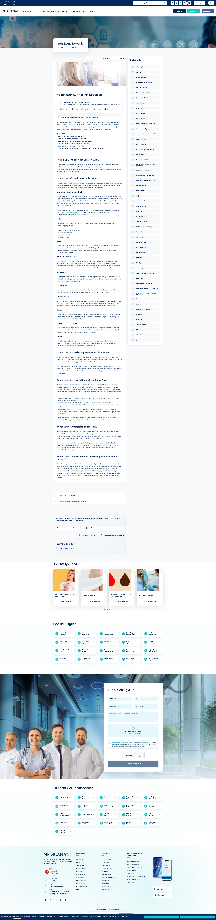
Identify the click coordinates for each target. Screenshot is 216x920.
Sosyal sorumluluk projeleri (109, 877)
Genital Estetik (33, 595)
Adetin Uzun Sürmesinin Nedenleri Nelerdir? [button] (72, 501)
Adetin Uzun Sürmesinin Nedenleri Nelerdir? (72, 139)
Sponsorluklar (106, 886)
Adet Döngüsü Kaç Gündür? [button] (67, 495)
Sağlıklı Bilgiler (80, 877)
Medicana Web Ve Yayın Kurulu (136, 876)
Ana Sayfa (61, 47)
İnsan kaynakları (106, 859)
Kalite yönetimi (106, 880)
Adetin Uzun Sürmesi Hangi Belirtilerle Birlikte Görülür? (75, 141)
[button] (105, 609)
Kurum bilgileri (106, 871)
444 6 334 (52, 881)
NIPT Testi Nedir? (90, 595)
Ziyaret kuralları (106, 874)
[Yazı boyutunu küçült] (98, 58)
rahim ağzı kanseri (89, 341)
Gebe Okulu (105, 883)
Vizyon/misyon (106, 862)
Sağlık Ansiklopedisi (71, 47)
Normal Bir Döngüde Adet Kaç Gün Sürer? (71, 136)
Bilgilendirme (145, 743)
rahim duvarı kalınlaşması (74, 212)
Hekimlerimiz (80, 871)
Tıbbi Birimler (80, 865)
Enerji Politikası (106, 889)
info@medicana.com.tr (57, 886)
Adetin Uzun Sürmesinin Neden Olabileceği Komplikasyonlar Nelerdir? (81, 148)
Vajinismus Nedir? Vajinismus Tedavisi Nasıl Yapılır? (177, 595)
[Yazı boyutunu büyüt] (93, 58)
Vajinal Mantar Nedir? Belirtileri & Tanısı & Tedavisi (148, 595)
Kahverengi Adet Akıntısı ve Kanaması (65, 595)
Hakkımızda (79, 859)
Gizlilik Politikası (131, 873)
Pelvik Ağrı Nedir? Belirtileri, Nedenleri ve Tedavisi (120, 595)
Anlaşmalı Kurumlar (82, 868)
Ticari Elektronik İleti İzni (134, 879)
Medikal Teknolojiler (82, 880)
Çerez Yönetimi (131, 882)
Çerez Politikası (17, 918)
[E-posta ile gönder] (88, 58)
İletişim (78, 889)
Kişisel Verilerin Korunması (134, 867)
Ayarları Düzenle (161, 917)
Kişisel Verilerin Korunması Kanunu (122, 743)
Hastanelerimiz (80, 862)
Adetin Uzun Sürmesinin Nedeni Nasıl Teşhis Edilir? (74, 143)
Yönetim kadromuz (107, 868)
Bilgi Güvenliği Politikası (133, 864)
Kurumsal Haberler (81, 886)
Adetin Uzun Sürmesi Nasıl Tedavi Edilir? (71, 146)
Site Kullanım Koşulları (133, 861)
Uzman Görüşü (80, 883)
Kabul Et (197, 917)
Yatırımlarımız (106, 865)
